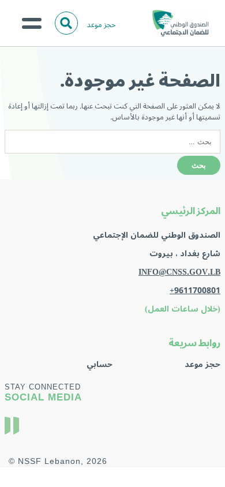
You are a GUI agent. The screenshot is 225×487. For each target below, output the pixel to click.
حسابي (99, 364)
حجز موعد (101, 24)
